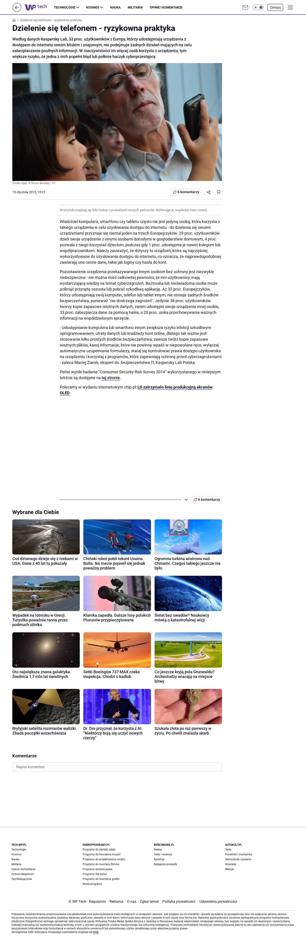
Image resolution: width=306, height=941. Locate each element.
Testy (228, 849)
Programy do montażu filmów (101, 864)
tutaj (95, 932)
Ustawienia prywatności (217, 901)
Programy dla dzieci (95, 874)
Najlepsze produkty (165, 864)
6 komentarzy (188, 192)
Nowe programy (92, 884)
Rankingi (159, 859)
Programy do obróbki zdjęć (99, 849)
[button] (258, 7)
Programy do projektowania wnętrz (104, 859)
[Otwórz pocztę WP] (245, 7)
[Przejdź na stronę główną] (17, 10)
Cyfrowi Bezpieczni (22, 874)
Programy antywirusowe (97, 869)
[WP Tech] (39, 7)
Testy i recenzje (163, 854)
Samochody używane (238, 859)
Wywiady (230, 864)
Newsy (158, 849)
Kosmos (92, 7)
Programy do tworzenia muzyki (102, 854)
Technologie (64, 7)
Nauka (115, 7)
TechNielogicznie (21, 879)
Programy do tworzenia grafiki (101, 879)
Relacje (229, 869)
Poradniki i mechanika (238, 854)
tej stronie (111, 377)
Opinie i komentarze (166, 7)
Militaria (135, 7)
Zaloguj (275, 7)
